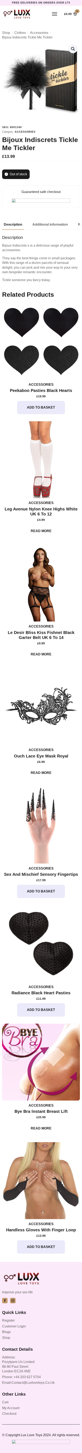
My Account (10, 1408)
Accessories (39, 33)
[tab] (13, 224)
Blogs (6, 1332)
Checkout (9, 1413)
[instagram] (13, 1300)
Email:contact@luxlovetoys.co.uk (28, 1382)
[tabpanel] (41, 259)
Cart (5, 1402)
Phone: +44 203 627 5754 (21, 1377)
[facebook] (5, 1300)
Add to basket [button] (41, 407)
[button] (73, 48)
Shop (6, 33)
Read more (41, 531)
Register (8, 1320)
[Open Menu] (54, 13)
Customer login (14, 1326)
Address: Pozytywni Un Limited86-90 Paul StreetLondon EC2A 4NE (18, 1364)
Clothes (20, 33)
